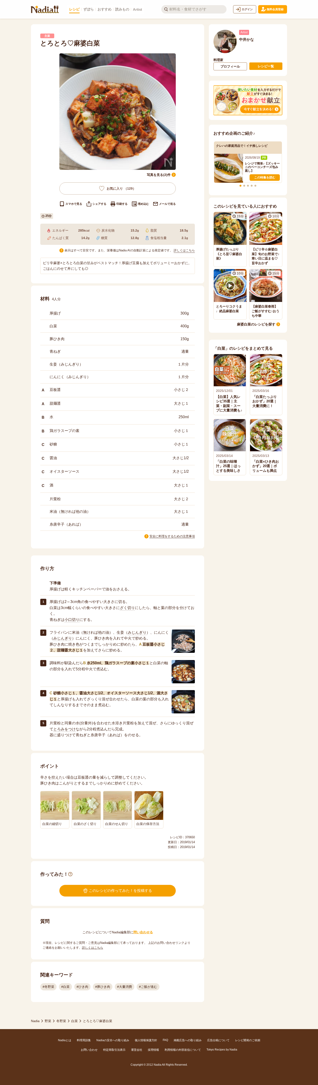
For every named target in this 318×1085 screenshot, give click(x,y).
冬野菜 (61, 1021)
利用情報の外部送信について (183, 1049)
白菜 (74, 1021)
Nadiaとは (64, 1040)
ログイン (247, 9)
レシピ (74, 9)
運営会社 (136, 1049)
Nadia (35, 1021)
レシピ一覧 (266, 66)
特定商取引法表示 (114, 1049)
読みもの (122, 9)
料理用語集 (84, 1040)
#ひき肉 (82, 987)
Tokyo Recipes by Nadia (221, 1049)
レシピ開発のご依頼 (247, 1040)
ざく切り (127, 608)
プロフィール (230, 66)
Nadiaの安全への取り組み (112, 1040)
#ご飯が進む (148, 987)
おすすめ (105, 9)
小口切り (71, 620)
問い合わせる (143, 932)
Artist (137, 9)
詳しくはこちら (184, 250)
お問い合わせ (89, 1049)
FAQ (165, 1040)
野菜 (48, 1021)
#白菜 (65, 987)
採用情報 (153, 1049)
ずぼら (88, 9)
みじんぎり (137, 632)
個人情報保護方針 (146, 1040)
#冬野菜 (48, 987)
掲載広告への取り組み (188, 1040)
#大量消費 (124, 987)
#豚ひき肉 (102, 987)
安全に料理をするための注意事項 (172, 536)
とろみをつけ (64, 729)
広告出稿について (218, 1040)
